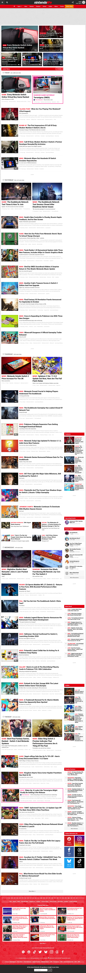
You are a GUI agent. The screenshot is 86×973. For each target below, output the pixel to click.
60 (16, 594)
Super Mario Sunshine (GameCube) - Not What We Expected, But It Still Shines (75, 785)
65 (73, 443)
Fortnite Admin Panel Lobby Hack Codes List (75, 610)
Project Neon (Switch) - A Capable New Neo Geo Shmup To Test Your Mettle (75, 779)
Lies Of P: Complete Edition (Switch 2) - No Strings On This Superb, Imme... (76, 813)
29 (16, 834)
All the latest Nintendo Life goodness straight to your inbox (43, 967)
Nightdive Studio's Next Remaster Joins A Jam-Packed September (75, 629)
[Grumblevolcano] (67, 540)
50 (16, 401)
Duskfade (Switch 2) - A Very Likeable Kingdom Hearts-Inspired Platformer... (76, 791)
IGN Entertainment (35, 958)
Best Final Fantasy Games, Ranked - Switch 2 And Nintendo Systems (75, 649)
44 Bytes (46, 958)
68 (61, 36)
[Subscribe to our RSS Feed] (23, 952)
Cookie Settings (73, 901)
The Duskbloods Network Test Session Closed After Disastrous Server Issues (75, 635)
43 (16, 418)
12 (20, 64)
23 (61, 50)
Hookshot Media (22, 958)
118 (29, 735)
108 (29, 373)
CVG (76, 961)
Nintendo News (45, 961)
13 (60, 373)
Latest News (6, 69)
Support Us (32, 901)
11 (16, 660)
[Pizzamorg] (67, 546)
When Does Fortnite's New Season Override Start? (74, 614)
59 (40, 64)
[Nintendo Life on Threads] (57, 952)
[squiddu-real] (67, 534)
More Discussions (74, 577)
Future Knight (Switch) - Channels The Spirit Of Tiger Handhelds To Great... (75, 808)
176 (29, 199)
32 (16, 484)
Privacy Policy (45, 901)
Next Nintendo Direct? (75, 538)
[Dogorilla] (67, 563)
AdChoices (51, 958)
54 (73, 739)
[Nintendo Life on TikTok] (34, 952)
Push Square (13, 961)
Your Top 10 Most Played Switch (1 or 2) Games (76, 544)
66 (16, 611)
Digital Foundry (36, 961)
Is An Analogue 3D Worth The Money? (76, 644)
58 (16, 276)
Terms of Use (53, 901)
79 (16, 227)
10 (39, 540)
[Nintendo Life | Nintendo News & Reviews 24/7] (43, 2)
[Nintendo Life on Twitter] (40, 952)
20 (16, 467)
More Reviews (74, 828)
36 (16, 644)
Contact (38, 901)
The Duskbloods (73, 532)
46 (16, 766)
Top (11, 901)
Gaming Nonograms (74, 561)
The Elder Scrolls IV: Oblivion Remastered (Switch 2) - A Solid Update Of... (76, 796)
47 (16, 434)
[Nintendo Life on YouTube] (28, 952)
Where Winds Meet (74, 572)
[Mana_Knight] (67, 557)
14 (16, 244)
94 (60, 735)
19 (16, 693)
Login (77, 3)
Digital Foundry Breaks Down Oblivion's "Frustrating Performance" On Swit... (75, 655)
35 (16, 500)
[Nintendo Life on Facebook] (62, 952)
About (14, 901)
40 (17, 800)
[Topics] (2, 2)
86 (61, 64)
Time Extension (27, 961)
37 (16, 517)
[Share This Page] (72, 2)
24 (16, 293)
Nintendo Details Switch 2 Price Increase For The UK (76, 640)
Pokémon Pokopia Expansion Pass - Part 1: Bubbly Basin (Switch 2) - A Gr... (75, 819)
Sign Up (80, 3)
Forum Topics (69, 529)
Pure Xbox (19, 961)
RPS (79, 961)
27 (8, 527)
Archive (66, 901)
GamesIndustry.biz (68, 961)
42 (16, 627)
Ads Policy (60, 901)
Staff (18, 901)
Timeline (60, 68)
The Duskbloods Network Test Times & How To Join (76, 618)
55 (36, 50)
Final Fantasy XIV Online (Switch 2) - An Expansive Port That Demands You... (75, 802)
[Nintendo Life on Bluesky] (45, 952)
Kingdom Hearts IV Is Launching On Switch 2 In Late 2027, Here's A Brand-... (75, 624)
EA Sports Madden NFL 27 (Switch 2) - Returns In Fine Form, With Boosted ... (75, 773)
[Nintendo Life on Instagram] (51, 952)
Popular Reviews (70, 769)
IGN (51, 961)
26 (16, 451)
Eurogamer (56, 961)
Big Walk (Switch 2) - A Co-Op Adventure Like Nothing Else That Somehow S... (75, 825)
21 (16, 818)
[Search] (7, 2)
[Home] (14, 6)
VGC (61, 961)
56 (73, 489)
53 (16, 783)
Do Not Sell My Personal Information (62, 958)
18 (16, 260)
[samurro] (67, 569)
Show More (32, 891)
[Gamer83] (67, 552)
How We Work (24, 901)
